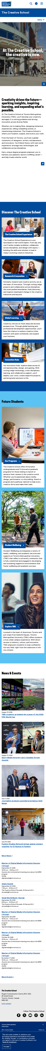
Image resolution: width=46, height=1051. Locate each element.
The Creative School (15, 12)
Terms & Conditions (9, 1042)
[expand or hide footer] (43, 1024)
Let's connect (6, 1003)
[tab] (20, 189)
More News (6, 856)
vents (10, 977)
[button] (4, 176)
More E (5, 977)
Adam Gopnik (7, 884)
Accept (6, 1047)
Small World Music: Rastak (13, 898)
